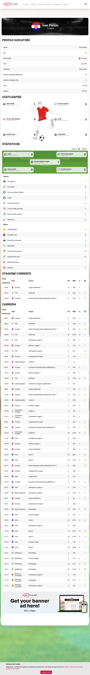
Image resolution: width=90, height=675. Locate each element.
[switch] (79, 149)
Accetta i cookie (46, 672)
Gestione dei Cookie (12, 669)
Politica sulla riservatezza (73, 667)
